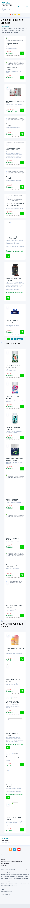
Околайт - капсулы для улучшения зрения (13, 500)
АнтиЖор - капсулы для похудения (13, 428)
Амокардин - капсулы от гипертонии (13, 565)
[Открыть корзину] (22, 6)
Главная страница (5, 26)
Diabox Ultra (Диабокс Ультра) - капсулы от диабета (15, 204)
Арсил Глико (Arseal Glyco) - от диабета (14, 279)
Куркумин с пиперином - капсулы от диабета (13, 149)
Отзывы (3, 859)
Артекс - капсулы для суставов (12, 397)
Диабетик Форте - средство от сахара (15, 102)
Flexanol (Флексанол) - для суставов (14, 785)
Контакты (3, 857)
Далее (20, 339)
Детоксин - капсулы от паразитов (12, 539)
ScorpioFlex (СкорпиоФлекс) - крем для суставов (14, 459)
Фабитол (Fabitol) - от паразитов (12, 734)
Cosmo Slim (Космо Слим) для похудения (15, 649)
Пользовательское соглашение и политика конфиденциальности (12, 862)
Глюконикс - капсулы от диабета (13, 44)
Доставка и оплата (5, 855)
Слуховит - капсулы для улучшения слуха (13, 366)
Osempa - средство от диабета (12, 68)
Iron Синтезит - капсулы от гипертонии (14, 606)
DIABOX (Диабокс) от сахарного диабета (12, 321)
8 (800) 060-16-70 (5, 894)
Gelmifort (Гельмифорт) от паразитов (13, 818)
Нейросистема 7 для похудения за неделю (12, 702)
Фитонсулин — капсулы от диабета (14, 177)
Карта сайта (4, 865)
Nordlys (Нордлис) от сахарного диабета (12, 237)
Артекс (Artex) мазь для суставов (13, 680)
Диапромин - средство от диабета (13, 124)
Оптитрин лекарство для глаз (14, 757)
